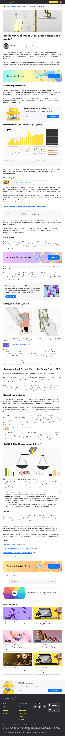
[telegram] (35, 707)
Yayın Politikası (23, 713)
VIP (7, 707)
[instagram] (39, 707)
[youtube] (44, 707)
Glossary (21, 719)
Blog (4, 704)
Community (22, 716)
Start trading (53, 2)
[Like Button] (4, 575)
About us (5, 710)
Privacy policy (22, 710)
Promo (5, 713)
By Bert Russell (13, 45)
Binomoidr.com (23, 704)
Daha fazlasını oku (10, 296)
